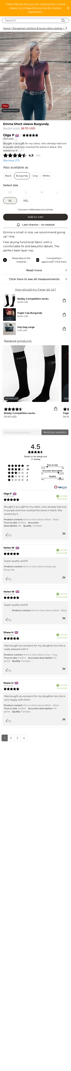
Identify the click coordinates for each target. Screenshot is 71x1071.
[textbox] (22, 432)
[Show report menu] (63, 534)
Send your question (54, 432)
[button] (35, 8)
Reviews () (11, 160)
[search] (37, 20)
